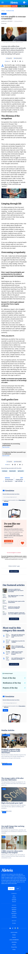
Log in (18, 566)
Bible (4, 837)
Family (4, 789)
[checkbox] (3, 500)
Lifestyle (3, 10)
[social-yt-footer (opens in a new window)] (10, 928)
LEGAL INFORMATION (14, 939)
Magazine (14, 911)
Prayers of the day (10, 688)
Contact (14, 944)
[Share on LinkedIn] (15, 61)
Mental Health (12, 471)
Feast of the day (9, 678)
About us (14, 937)
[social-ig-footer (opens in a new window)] (17, 928)
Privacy (14, 949)
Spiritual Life (21, 471)
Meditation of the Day (12, 683)
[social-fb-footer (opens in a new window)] (12, 928)
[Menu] (5, 2)
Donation (14, 915)
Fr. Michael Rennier (18, 21)
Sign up (5, 504)
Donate (13, 6)
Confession (4, 471)
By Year (14, 923)
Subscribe (5, 6)
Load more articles (14, 618)
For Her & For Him (10, 10)
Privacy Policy (14, 947)
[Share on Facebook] (12, 61)
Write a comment (14, 571)
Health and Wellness (7, 764)
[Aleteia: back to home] (14, 2)
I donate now (8, 541)
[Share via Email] (20, 61)
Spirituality (14, 899)
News (14, 896)
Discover (14, 901)
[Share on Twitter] (17, 61)
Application (14, 909)
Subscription (14, 913)
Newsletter (14, 907)
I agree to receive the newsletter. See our (14, 501)
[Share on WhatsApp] (22, 61)
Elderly (4, 812)
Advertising (14, 917)
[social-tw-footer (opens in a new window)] (15, 928)
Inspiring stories (6, 735)
